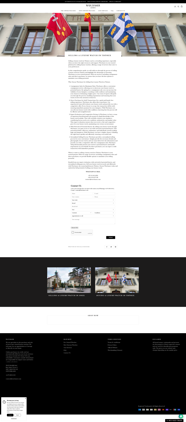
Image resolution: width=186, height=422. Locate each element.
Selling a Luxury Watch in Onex (67, 295)
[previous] (47, 320)
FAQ (112, 10)
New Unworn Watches (87, 10)
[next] (138, 320)
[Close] (25, 398)
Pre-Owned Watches (68, 10)
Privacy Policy (112, 345)
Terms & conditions (114, 342)
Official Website (112, 347)
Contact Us (121, 10)
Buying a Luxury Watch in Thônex (115, 295)
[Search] (178, 6)
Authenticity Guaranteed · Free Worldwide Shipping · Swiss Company (93, 1)
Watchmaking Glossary (115, 350)
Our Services (103, 10)
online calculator (11, 361)
